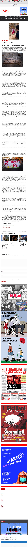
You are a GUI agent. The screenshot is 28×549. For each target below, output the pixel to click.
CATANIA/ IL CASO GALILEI (6, 227)
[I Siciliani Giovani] (2, 18)
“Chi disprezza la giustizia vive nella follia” (14, 242)
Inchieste (14, 16)
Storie (6, 18)
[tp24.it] (13, 1)
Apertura (21, 18)
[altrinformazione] (3, 2)
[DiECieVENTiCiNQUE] (15, 0)
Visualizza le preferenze (14, 546)
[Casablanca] (9, 0)
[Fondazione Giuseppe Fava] (15, 1)
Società (20, 16)
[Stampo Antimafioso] (9, 1)
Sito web (2, 275)
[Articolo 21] (7, 0)
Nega (14, 544)
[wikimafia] (14, 1)
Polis (17, 16)
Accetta (14, 542)
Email (2, 271)
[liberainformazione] (25, 0)
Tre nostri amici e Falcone (22, 231)
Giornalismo (10, 18)
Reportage (2, 506)
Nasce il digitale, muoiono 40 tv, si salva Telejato (23, 244)
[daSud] (11, 0)
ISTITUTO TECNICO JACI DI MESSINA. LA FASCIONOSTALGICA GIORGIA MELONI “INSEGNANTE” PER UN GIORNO (5, 245)
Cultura (17, 18)
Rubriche (2, 507)
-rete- (2, 40)
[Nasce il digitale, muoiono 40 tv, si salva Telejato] (23, 235)
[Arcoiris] (4, 0)
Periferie (14, 18)
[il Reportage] (22, 0)
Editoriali (10, 16)
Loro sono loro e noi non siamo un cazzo (7, 231)
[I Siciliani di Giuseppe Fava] (17, 1)
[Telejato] (11, 1)
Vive (3, 226)
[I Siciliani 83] (20, 1)
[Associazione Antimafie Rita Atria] (5, 1)
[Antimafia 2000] (1, 0)
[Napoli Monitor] (1, 1)
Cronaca (6, 16)
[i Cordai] (19, 0)
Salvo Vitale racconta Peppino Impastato (8, 225)
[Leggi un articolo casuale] (26, 18)
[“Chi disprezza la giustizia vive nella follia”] (14, 235)
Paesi (1, 505)
